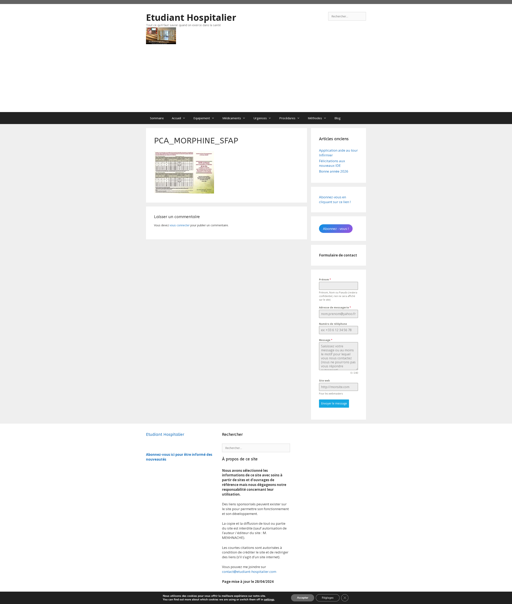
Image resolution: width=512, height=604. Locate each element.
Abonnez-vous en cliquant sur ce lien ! (335, 199)
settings (269, 599)
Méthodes (315, 118)
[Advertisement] (256, 82)
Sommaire (157, 118)
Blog (337, 118)
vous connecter (180, 225)
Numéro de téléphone (333, 324)
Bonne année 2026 (333, 171)
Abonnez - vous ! (336, 228)
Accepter (302, 598)
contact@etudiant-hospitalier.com (249, 571)
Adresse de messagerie (335, 307)
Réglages (328, 598)
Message (325, 340)
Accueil (176, 118)
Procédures (287, 118)
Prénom (325, 279)
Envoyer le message (334, 403)
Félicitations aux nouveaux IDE (332, 163)
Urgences (260, 118)
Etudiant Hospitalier (191, 17)
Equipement (201, 118)
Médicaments (231, 118)
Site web (324, 380)
